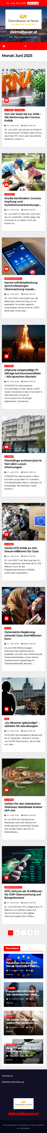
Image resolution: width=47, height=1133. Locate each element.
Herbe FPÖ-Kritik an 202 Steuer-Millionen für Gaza (21, 549)
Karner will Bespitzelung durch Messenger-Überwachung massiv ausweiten (20, 287)
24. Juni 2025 (13, 731)
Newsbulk (40, 1125)
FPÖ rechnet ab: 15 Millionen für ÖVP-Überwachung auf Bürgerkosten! (23, 895)
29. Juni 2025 (13, 210)
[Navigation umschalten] (25, 46)
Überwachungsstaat (13, 278)
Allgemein (9, 110)
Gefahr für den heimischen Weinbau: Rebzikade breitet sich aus (23, 807)
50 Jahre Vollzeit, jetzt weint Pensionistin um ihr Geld (22, 1023)
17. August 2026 (16, 1056)
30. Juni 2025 (13, 125)
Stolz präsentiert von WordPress (16, 1125)
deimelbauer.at (23, 32)
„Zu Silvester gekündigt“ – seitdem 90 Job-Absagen (21, 724)
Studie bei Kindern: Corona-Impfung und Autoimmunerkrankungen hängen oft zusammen (22, 203)
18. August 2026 (16, 1027)
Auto (9, 959)
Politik (7, 628)
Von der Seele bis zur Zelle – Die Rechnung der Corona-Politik (22, 117)
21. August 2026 (16, 970)
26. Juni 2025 (13, 556)
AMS (6, 719)
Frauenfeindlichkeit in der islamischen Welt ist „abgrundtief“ (22, 994)
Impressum (7, 1076)
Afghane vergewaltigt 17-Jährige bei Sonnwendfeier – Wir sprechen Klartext (22, 373)
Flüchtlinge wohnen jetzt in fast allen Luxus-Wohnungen (23, 464)
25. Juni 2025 (13, 644)
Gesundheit (19, 110)
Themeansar (25, 1128)
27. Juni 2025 (13, 472)
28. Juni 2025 (13, 294)
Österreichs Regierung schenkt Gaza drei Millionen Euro (22, 635)
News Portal (29, 125)
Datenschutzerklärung (13, 1082)
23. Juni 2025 (13, 903)
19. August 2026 (16, 999)
